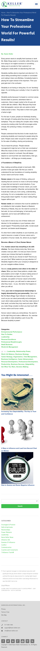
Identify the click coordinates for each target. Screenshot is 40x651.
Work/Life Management (9, 347)
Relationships (5, 530)
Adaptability (29, 364)
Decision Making (22, 367)
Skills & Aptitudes (7, 527)
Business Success (17, 364)
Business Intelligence (9, 359)
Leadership (5, 337)
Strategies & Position (8, 525)
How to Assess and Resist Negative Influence (17, 485)
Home (3, 12)
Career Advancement (25, 359)
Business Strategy (22, 354)
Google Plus (18, 641)
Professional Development (28, 362)
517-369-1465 (8, 625)
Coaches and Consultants (9, 550)
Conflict (4, 545)
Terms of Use (5, 612)
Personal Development (9, 362)
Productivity (5, 364)
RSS (32, 641)
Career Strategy (6, 357)
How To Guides (6, 334)
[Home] (12, 4)
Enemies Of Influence (8, 542)
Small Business (6, 344)
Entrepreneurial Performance (11, 332)
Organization (18, 357)
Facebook (3, 641)
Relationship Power (23, 351)
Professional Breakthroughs (11, 342)
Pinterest (27, 641)
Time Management (30, 357)
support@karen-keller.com (12, 628)
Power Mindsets (6, 532)
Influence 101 (5, 540)
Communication (6, 547)
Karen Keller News (7, 537)
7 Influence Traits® (7, 552)
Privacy (3, 609)
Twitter (8, 641)
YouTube (22, 641)
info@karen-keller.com (11, 631)
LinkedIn (13, 641)
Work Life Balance (8, 354)
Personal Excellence (8, 339)
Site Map (4, 615)
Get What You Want (8, 367)
